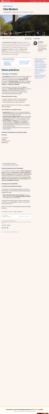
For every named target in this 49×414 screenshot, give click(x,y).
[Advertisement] (40, 90)
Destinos (39, 1)
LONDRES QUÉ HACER (8, 6)
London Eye (16, 122)
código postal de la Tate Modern (16, 88)
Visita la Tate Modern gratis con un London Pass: (13, 195)
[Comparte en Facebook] (26, 39)
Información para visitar (9, 61)
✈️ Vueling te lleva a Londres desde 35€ (12, 211)
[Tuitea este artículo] (28, 39)
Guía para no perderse (24, 63)
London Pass (8, 196)
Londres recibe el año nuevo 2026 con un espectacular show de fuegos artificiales (41, 66)
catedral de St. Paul (23, 79)
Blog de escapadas (33, 1)
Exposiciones (6, 62)
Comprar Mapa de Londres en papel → (11, 165)
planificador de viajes (11, 127)
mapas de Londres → (11, 163)
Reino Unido (5, 142)
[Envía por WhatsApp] (30, 39)
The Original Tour (7, 119)
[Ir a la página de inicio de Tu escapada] (5, 1)
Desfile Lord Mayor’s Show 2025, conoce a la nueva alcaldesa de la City (40, 76)
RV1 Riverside (11, 113)
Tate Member (13, 202)
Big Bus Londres (16, 116)
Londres (13, 1)
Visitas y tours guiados (24, 62)
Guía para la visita (7, 65)
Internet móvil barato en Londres (14, 93)
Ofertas (44, 1)
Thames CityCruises (10, 126)
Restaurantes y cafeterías (24, 61)
